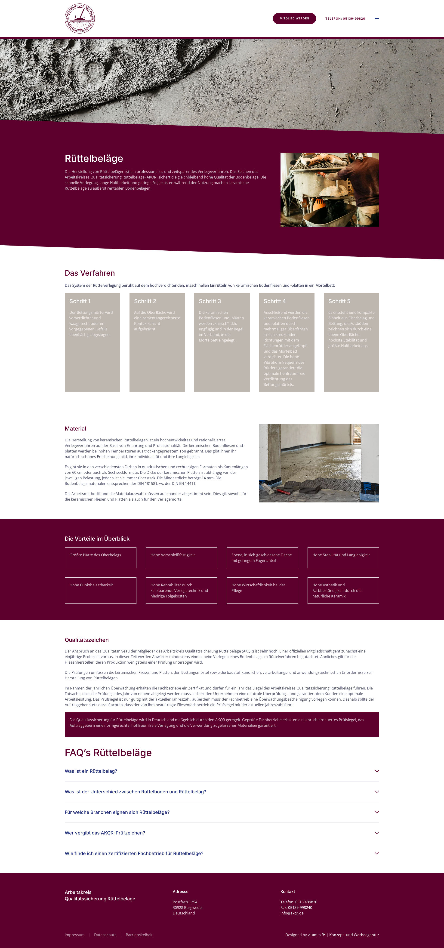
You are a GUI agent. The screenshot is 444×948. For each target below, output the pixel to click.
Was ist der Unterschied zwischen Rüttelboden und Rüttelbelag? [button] (135, 791)
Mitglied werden (294, 18)
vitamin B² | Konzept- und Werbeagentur (343, 934)
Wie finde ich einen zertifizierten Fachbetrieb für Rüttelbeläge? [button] (134, 853)
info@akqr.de (292, 913)
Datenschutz (105, 934)
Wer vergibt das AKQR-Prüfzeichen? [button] (105, 833)
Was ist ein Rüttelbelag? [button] (91, 771)
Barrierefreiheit (139, 934)
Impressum (75, 934)
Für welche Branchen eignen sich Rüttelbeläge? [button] (117, 812)
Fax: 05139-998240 (296, 907)
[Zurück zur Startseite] (80, 18)
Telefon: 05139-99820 (345, 18)
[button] (377, 18)
